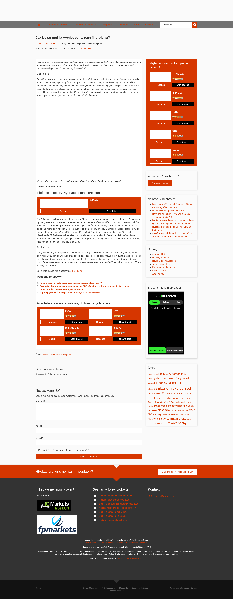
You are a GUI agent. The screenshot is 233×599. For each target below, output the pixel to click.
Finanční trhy (163, 398)
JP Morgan (180, 398)
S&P (187, 410)
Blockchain (162, 378)
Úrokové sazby (175, 423)
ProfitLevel (77, 271)
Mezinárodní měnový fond (168, 405)
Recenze (64, 211)
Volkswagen (186, 419)
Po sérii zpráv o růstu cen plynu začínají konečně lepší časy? (71, 283)
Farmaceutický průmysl (182, 393)
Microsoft (188, 405)
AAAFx (117, 328)
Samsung (157, 414)
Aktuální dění (50, 43)
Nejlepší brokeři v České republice (115, 496)
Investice (123, 24)
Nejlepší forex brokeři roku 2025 (114, 500)
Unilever (150, 419)
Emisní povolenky (155, 393)
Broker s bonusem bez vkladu (113, 512)
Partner (170, 410)
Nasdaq (163, 409)
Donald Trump (178, 383)
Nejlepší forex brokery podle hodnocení (117, 508)
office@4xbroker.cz (164, 496)
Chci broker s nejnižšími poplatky (177, 472)
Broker (171, 378)
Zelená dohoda (159, 424)
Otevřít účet (113, 211)
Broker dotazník (110, 588)
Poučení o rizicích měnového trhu (129, 558)
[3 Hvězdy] (95, 205)
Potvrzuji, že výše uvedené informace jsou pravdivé (62, 450)
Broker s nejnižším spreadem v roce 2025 (118, 504)
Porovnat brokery (160, 183)
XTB (116, 311)
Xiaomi (150, 424)
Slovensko (173, 414)
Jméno (39, 426)
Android (151, 374)
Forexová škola (159, 270)
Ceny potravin (183, 378)
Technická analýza (161, 264)
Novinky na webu (160, 257)
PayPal (177, 410)
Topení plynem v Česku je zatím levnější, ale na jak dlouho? (70, 293)
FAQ (136, 24)
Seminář (164, 415)
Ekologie (152, 389)
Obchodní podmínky (116, 591)
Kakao (188, 398)
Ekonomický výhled (174, 388)
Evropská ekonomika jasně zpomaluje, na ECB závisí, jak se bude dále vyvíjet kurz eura (84, 286)
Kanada (151, 402)
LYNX (175, 112)
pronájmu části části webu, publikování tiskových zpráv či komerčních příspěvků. (116, 543)
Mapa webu (123, 588)
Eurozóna (167, 393)
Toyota (181, 415)
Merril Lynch (186, 402)
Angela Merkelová (161, 374)
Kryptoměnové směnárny (164, 402)
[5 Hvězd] (99, 205)
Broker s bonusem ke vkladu (112, 516)
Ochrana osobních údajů (140, 588)
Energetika (66, 355)
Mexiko (151, 406)
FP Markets (178, 74)
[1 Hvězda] (91, 205)
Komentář (41, 401)
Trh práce (187, 415)
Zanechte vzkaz (85, 48)
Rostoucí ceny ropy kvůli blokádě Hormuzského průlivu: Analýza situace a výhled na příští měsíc (171, 214)
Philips (182, 410)
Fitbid (173, 398)
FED (151, 398)
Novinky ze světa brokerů (164, 261)
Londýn (177, 402)
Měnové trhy (152, 410)
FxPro (68, 311)
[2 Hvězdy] (93, 205)
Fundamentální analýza (163, 267)
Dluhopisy (160, 383)
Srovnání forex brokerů (91, 588)
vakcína (157, 418)
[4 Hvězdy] (97, 205)
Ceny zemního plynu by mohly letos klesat (61, 289)
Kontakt (149, 24)
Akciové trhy (158, 274)
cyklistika (151, 383)
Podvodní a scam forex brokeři (113, 520)
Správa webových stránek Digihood (183, 588)
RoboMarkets (72, 328)
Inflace (45, 355)
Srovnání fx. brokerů (58, 24)
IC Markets (95, 200)
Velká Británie (171, 418)
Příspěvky (107, 24)
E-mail (39, 438)
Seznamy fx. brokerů (85, 24)
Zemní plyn (54, 355)
